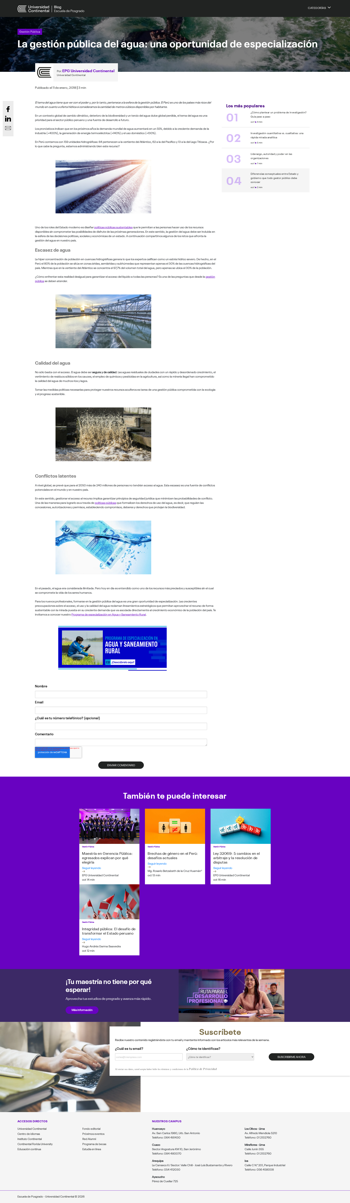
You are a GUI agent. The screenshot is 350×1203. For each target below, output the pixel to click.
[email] (8, 128)
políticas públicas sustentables (113, 227)
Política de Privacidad (203, 1069)
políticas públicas (105, 503)
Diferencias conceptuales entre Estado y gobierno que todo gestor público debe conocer (275, 178)
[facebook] (8, 109)
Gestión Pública (29, 31)
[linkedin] (8, 119)
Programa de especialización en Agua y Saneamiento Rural (108, 614)
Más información (82, 1010)
